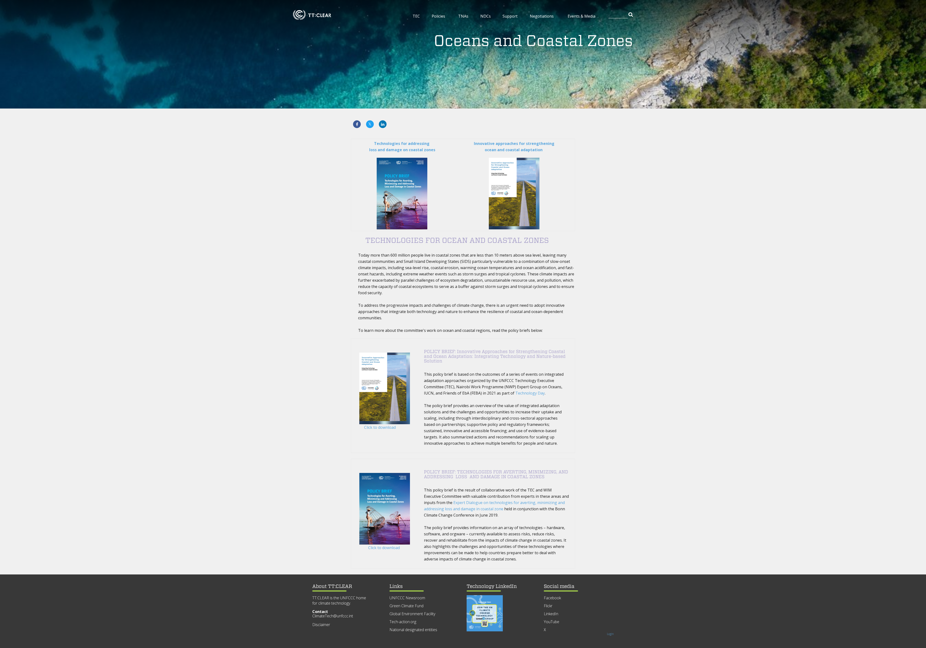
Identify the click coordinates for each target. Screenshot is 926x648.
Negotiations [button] (542, 16)
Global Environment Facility (412, 614)
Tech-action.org (402, 622)
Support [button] (510, 16)
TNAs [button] (463, 16)
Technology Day (530, 393)
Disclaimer (321, 624)
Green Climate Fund (406, 606)
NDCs (485, 16)
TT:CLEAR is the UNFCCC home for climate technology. (339, 600)
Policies (438, 16)
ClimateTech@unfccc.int (332, 616)
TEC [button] (416, 16)
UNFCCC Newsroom (407, 598)
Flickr (548, 606)
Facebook (552, 598)
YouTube (551, 622)
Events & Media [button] (581, 16)
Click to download (380, 427)
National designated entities (413, 630)
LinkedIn (551, 614)
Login (610, 634)
